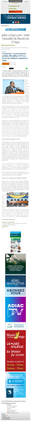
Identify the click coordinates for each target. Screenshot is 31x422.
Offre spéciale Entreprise (7, 419)
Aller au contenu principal (15, 1)
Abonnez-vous (5, 415)
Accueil (3, 401)
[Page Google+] (15, 23)
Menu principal (5, 25)
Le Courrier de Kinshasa (11, 407)
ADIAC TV (9, 408)
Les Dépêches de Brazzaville (12, 405)
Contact (23, 401)
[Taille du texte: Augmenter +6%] (11, 64)
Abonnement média (6, 418)
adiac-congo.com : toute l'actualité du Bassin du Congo (15, 38)
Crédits (3, 403)
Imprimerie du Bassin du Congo (12, 412)
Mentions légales (11, 403)
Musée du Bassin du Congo (12, 410)
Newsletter (4, 416)
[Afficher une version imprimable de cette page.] (15, 64)
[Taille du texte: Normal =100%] (13, 64)
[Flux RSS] (18, 23)
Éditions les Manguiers (11, 411)
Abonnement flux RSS (6, 417)
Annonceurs (16, 401)
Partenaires (9, 401)
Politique (4, 52)
